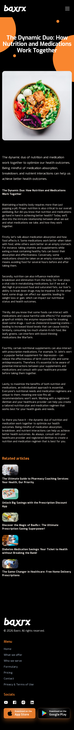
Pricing (8, 672)
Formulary (11, 666)
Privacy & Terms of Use (19, 684)
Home (7, 649)
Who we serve (13, 660)
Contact (9, 678)
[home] (15, 8)
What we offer (13, 654)
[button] (66, 8)
